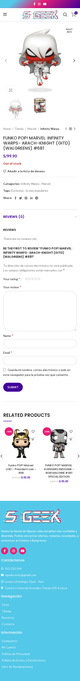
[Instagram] (13, 550)
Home (7, 128)
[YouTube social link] (45, 4)
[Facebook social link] (34, 4)
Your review (12, 287)
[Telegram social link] (36, 198)
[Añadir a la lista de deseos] (33, 431)
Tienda (19, 128)
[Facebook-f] (4, 550)
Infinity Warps (49, 128)
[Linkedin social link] (31, 198)
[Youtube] (22, 550)
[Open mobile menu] (5, 14)
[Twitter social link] (20, 198)
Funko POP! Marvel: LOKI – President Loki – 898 (21, 469)
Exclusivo (17, 190)
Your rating (11, 279)
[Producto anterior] (66, 129)
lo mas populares (37, 190)
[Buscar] (65, 14)
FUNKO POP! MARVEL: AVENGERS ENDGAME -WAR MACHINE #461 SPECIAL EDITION (59, 471)
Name (8, 335)
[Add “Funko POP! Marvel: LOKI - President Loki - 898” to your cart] (33, 439)
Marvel (32, 128)
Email (7, 352)
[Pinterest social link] (26, 198)
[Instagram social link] (39, 4)
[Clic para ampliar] (10, 90)
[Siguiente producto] (75, 129)
